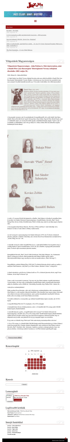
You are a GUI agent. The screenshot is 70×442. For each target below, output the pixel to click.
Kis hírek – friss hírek (12, 30)
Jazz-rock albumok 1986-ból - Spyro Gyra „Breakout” (21, 39)
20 (35, 365)
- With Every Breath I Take (21, 396)
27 (35, 368)
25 (29, 368)
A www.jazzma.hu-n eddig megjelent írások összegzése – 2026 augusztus (26, 35)
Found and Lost (14, 413)
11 (29, 362)
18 (29, 365)
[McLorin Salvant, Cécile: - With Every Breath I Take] (10, 398)
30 (44, 368)
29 (41, 368)
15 (41, 362)
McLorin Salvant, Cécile (20, 397)
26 (32, 368)
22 (41, 365)
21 (38, 365)
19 (32, 365)
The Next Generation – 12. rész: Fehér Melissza (19, 50)
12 (32, 362)
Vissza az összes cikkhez (15, 337)
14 (38, 362)
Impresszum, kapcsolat (58, 440)
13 (35, 362)
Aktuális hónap (35, 373)
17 (25, 365)
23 (44, 365)
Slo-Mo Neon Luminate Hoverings (20, 414)
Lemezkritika (17, 400)
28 (38, 368)
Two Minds (13, 416)
